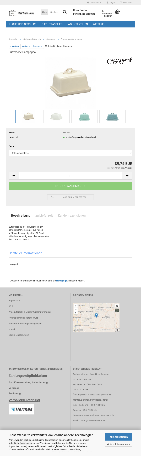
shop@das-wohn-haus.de (93, 420)
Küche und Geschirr (22, 24)
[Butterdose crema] (70, 83)
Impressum (14, 300)
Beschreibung (20, 215)
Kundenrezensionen (72, 215)
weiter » (26, 46)
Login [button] (112, 2)
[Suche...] (64, 12)
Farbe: (12, 146)
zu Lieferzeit (44, 215)
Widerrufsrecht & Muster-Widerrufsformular (30, 312)
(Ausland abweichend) (86, 137)
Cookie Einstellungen (19, 335)
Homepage (61, 280)
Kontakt (12, 329)
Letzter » (37, 46)
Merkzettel (127, 2)
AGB (11, 306)
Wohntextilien (78, 24)
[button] (94, 2)
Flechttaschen (52, 24)
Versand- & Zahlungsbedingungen (25, 323)
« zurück (14, 46)
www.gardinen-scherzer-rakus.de (99, 415)
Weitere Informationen (119, 444)
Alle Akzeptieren (119, 437)
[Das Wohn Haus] (22, 13)
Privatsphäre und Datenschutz (23, 317)
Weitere (98, 24)
